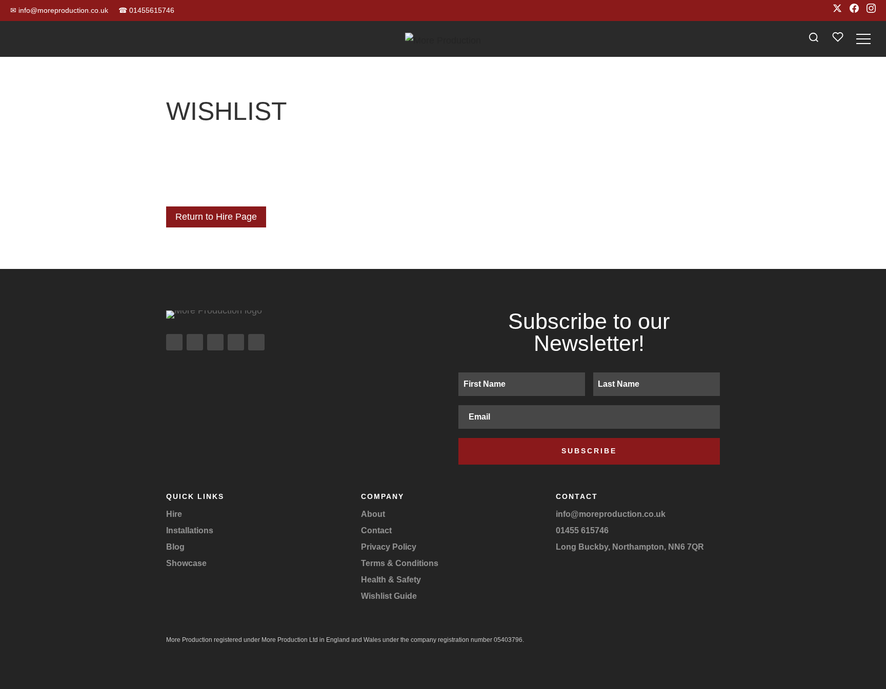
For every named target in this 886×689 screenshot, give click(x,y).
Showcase (186, 563)
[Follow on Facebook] (195, 342)
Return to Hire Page (216, 217)
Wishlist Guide (389, 596)
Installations (189, 530)
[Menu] (863, 39)
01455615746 (146, 10)
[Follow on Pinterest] (256, 342)
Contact (376, 530)
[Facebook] (854, 10)
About (373, 514)
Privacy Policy (388, 546)
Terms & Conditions (399, 563)
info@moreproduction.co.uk (59, 10)
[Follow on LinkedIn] (236, 342)
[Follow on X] (215, 342)
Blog (175, 546)
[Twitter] (837, 10)
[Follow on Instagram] (174, 342)
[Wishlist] (837, 39)
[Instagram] (871, 10)
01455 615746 (582, 530)
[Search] (813, 39)
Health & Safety (391, 579)
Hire (174, 514)
